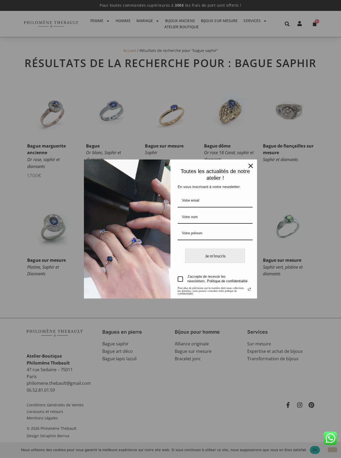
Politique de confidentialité (227, 281)
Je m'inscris (215, 255)
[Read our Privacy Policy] (249, 289)
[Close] (250, 166)
